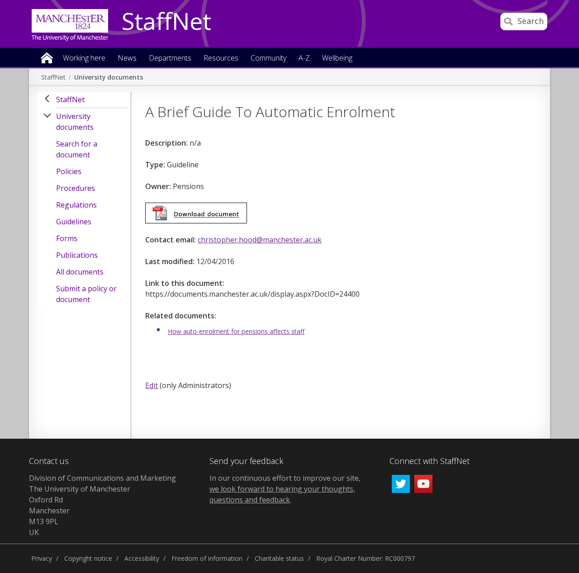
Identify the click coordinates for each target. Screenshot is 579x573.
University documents (108, 77)
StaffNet (166, 22)
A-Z (304, 58)
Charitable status (279, 558)
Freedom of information (206, 558)
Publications (77, 255)
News (127, 58)
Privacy (41, 558)
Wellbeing (337, 58)
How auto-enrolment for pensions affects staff (236, 331)
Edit (151, 385)
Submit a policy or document (86, 294)
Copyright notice (88, 558)
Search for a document (76, 149)
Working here (84, 58)
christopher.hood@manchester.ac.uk (260, 240)
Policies (68, 171)
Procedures (75, 188)
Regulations (76, 205)
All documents (80, 272)
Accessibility (141, 558)
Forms (66, 238)
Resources (221, 58)
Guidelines (73, 222)
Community (268, 58)
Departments (170, 58)
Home (47, 57)
